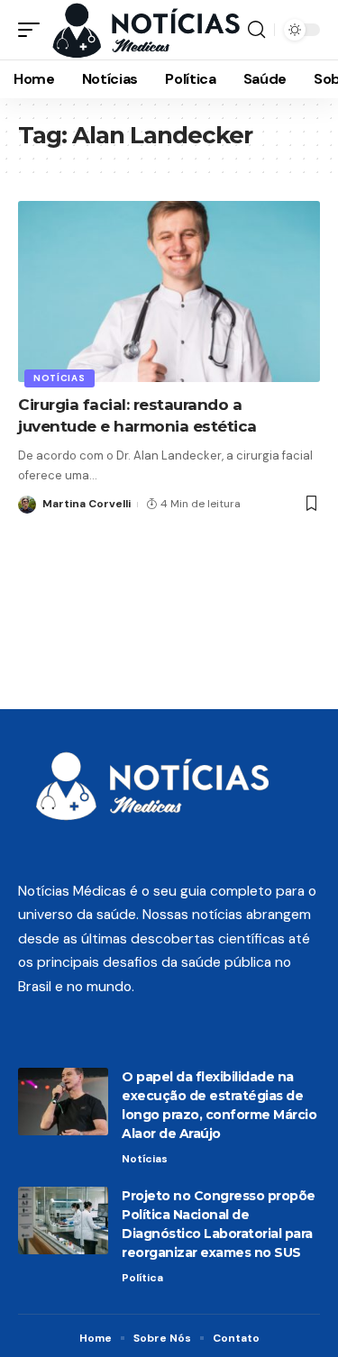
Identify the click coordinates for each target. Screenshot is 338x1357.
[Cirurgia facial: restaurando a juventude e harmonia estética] (169, 291)
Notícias (59, 378)
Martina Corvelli (86, 503)
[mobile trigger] (33, 29)
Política (142, 1277)
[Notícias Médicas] (146, 29)
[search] (256, 29)
